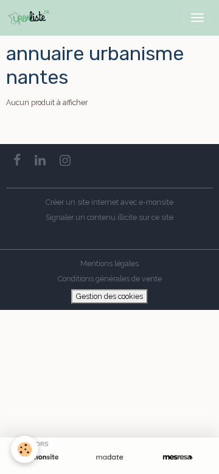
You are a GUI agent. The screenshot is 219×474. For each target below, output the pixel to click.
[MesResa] (177, 457)
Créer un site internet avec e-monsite (109, 202)
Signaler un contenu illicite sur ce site (109, 217)
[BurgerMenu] (197, 18)
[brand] (31, 18)
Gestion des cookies (109, 296)
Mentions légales (109, 263)
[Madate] (109, 457)
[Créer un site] (41, 457)
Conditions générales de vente (110, 278)
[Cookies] (24, 449)
